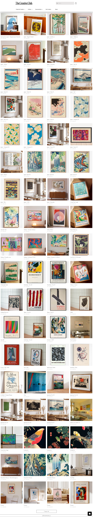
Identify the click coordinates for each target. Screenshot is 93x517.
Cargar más (46, 511)
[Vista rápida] (12, 24)
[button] (76, 3)
